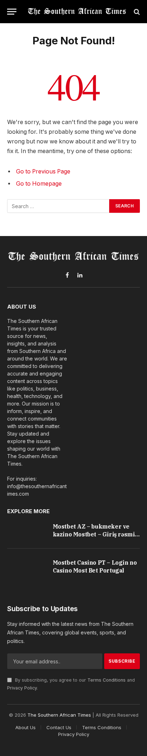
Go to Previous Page (43, 171)
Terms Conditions (106, 680)
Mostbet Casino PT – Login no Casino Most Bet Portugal (95, 566)
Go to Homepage (39, 183)
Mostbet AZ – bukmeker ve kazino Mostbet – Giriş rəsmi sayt (94, 534)
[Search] (136, 12)
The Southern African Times (59, 715)
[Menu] (11, 12)
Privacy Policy (22, 688)
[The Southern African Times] (77, 11)
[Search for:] (58, 206)
